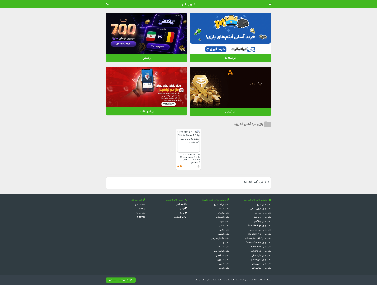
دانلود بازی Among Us (261, 251)
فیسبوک (181, 208)
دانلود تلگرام (224, 208)
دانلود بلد (225, 242)
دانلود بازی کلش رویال (261, 264)
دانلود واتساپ (223, 213)
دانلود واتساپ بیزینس (219, 238)
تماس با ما (140, 213)
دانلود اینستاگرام (222, 217)
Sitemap (141, 217)
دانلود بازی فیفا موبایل (261, 268)
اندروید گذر (188, 4)
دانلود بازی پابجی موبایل (260, 208)
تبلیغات (142, 208)
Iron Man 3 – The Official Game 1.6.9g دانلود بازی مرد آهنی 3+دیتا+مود (190, 158)
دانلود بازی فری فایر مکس (260, 230)
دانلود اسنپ (224, 225)
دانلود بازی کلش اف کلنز (261, 259)
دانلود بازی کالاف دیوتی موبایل (258, 238)
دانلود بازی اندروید (263, 204)
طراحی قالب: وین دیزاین (119, 280)
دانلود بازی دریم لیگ (262, 217)
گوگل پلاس (179, 217)
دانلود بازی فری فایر (262, 213)
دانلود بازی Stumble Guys (259, 225)
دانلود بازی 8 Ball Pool (261, 247)
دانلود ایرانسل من (221, 251)
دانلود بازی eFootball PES (259, 234)
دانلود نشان (224, 230)
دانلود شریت (223, 247)
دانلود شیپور (224, 264)
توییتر (182, 213)
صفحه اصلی (140, 204)
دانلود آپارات (224, 268)
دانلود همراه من (222, 255)
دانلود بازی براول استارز (261, 255)
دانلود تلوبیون (223, 259)
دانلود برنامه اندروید (220, 204)
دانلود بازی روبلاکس (262, 221)
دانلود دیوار (224, 221)
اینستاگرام (180, 204)
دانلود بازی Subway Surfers (258, 242)
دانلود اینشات (223, 234)
